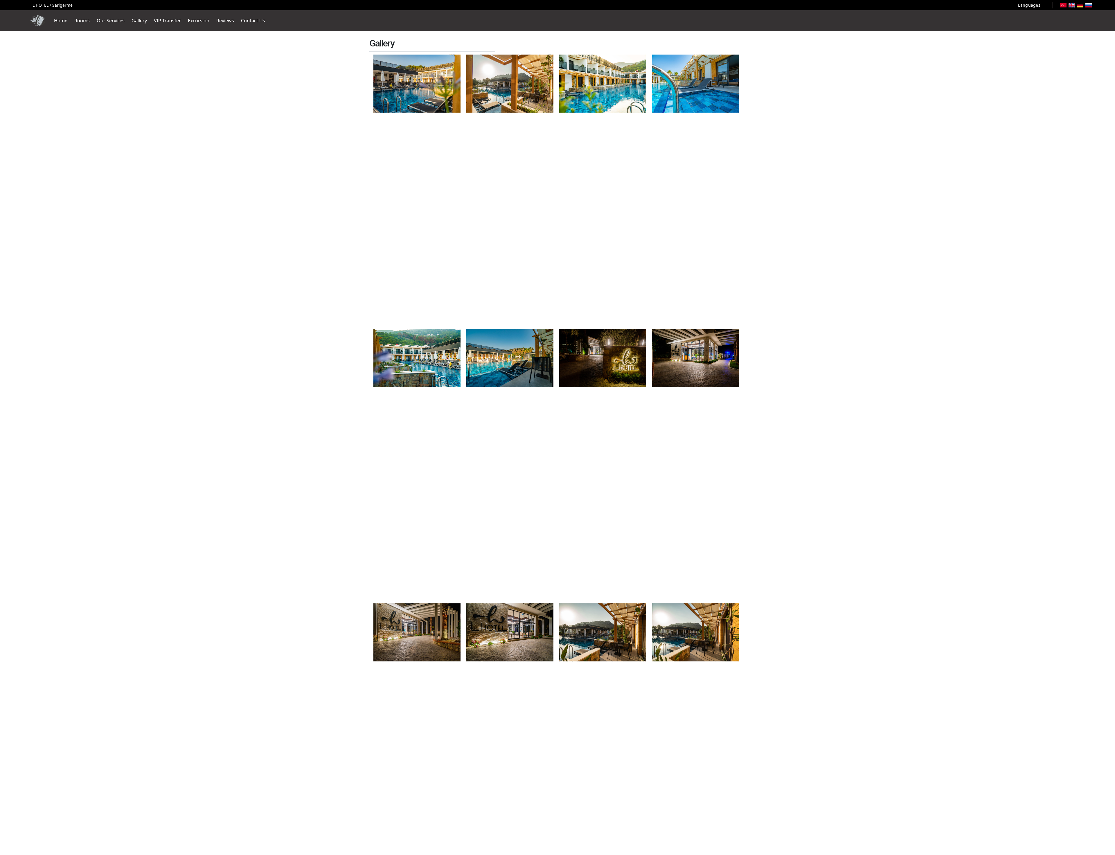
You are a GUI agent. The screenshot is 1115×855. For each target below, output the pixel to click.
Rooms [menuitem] (82, 20)
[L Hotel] (37, 20)
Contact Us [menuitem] (253, 20)
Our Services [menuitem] (111, 20)
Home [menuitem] (60, 20)
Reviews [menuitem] (225, 20)
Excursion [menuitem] (198, 20)
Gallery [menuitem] (139, 20)
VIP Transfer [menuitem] (167, 20)
